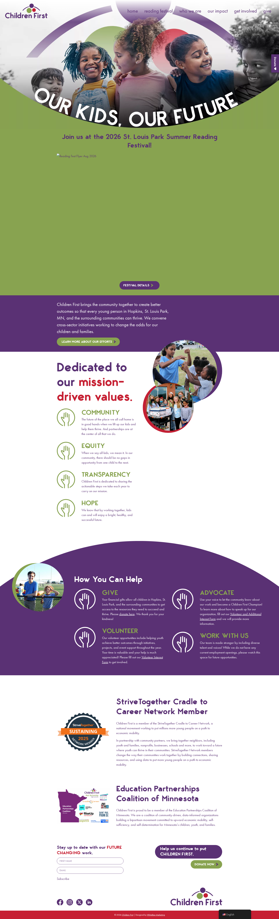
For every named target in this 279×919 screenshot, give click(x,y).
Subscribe (63, 879)
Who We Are (190, 11)
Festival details (136, 285)
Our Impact (218, 11)
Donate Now (204, 864)
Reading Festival (158, 11)
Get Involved (245, 11)
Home (132, 11)
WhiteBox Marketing (156, 914)
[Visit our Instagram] (70, 902)
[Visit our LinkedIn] (89, 902)
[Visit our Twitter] (79, 902)
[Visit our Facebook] (60, 902)
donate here (127, 614)
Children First (127, 914)
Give (267, 11)
